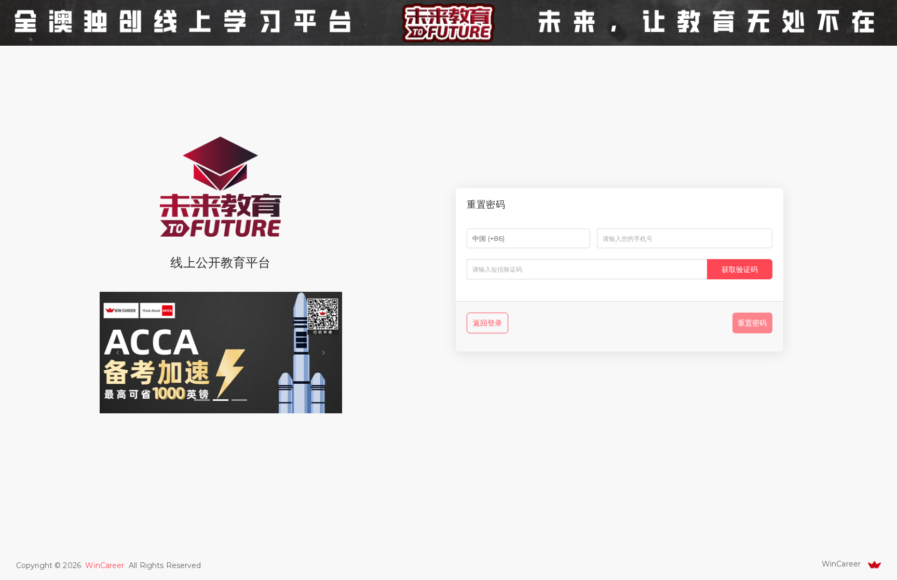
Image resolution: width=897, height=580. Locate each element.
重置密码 (752, 323)
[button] (118, 352)
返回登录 (487, 323)
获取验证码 (740, 269)
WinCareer (104, 565)
